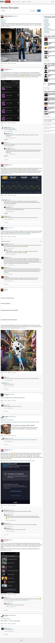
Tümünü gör (47, 60)
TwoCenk (9, 207)
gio (6, 289)
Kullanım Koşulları (47, 124)
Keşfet (13, 1)
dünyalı (7, 523)
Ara (39, 10)
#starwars (23, 460)
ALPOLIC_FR (8, 127)
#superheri (3, 22)
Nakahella (8, 69)
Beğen (2, 63)
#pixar (26, 460)
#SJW (39, 232)
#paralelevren (4, 20)
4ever (8, 250)
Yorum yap (13, 63)
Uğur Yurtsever (8, 510)
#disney (7, 460)
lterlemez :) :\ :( (10, 416)
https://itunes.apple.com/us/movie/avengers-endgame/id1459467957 (16, 600)
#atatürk (11, 460)
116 (49, 113)
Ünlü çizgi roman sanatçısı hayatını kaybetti (23, 425)
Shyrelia (7, 200)
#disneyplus (3, 460)
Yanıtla (9, 131)
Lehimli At (6, 276)
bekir (6, 382)
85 (49, 44)
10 (49, 85)
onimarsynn (9, 244)
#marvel (2, 19)
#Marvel (11, 231)
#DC (8, 420)
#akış (33, 460)
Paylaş (9, 63)
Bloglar (23, 1)
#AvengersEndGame (22, 233)
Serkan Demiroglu (11, 16)
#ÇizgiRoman (3, 420)
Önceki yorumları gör (22, 241)
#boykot (15, 460)
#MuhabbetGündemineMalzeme (25, 439)
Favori (5, 63)
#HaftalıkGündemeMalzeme (9, 439)
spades (7, 628)
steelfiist (7, 216)
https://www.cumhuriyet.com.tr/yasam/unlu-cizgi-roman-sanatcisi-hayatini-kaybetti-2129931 (20, 422)
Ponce (7, 142)
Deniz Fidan (10, 148)
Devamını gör (3, 78)
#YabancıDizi (3, 618)
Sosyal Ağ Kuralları (47, 125)
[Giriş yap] (53, 1)
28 (49, 80)
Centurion (9, 394)
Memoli (7, 267)
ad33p (7, 597)
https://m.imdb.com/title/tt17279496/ (10, 129)
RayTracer (8, 257)
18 (49, 66)
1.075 (50, 48)
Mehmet (8, 227)
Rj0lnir (6, 377)
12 (49, 109)
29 (49, 76)
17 (49, 56)
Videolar (18, 1)
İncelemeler (28, 1)
